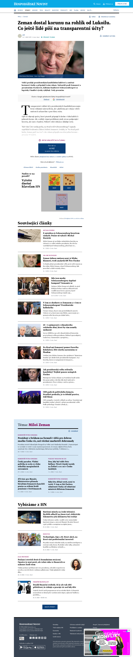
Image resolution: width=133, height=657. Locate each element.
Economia (56, 630)
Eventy (95, 627)
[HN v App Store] (39, 647)
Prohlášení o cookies (76, 627)
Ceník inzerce (57, 636)
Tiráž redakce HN (58, 627)
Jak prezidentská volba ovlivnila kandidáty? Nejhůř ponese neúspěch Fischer (59, 372)
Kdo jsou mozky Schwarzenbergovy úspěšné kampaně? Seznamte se (63, 280)
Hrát (54, 188)
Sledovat (46, 99)
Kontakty (55, 624)
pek (23, 35)
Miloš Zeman (39, 425)
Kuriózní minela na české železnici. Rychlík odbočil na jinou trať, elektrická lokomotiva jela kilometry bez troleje (61, 514)
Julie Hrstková (23, 557)
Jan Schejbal (42, 76)
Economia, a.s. (32, 627)
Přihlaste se (59, 162)
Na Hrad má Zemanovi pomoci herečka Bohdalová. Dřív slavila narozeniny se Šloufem (60, 350)
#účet (61, 167)
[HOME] (15, 10)
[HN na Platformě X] (31, 638)
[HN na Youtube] (45, 638)
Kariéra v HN (56, 633)
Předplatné (122, 4)
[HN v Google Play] (26, 647)
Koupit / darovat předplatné (101, 624)
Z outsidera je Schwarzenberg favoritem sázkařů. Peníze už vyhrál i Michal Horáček (61, 235)
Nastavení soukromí (76, 630)
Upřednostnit (60, 99)
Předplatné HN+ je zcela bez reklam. (74, 218)
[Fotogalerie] (19, 293)
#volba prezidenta (41, 167)
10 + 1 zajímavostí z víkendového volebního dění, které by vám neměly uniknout (60, 327)
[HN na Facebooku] (33, 638)
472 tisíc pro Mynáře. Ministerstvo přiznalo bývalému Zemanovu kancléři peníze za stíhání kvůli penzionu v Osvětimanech (31, 484)
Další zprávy (50, 607)
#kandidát (53, 167)
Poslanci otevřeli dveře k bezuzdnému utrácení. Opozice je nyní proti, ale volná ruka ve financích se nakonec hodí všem (41, 562)
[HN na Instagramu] (36, 638)
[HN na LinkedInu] (39, 638)
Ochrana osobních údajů (77, 624)
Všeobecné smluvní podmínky (79, 633)
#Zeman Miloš (28, 167)
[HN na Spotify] (42, 638)
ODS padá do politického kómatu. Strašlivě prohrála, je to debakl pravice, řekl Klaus (61, 394)
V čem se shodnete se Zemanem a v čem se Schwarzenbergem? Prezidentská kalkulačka (62, 305)
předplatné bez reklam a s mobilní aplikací (53, 156)
